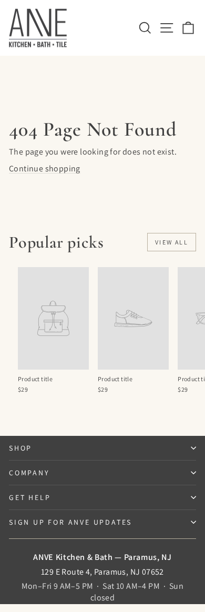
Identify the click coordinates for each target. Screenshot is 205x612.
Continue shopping (44, 168)
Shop (20, 448)
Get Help (29, 497)
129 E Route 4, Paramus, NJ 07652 (102, 571)
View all (171, 242)
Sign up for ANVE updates (70, 522)
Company (29, 472)
